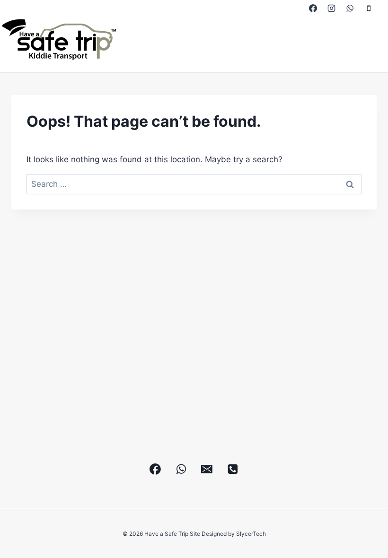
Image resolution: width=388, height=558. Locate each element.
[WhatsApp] (350, 8)
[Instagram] (332, 8)
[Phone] (369, 8)
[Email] (207, 469)
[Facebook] (313, 8)
